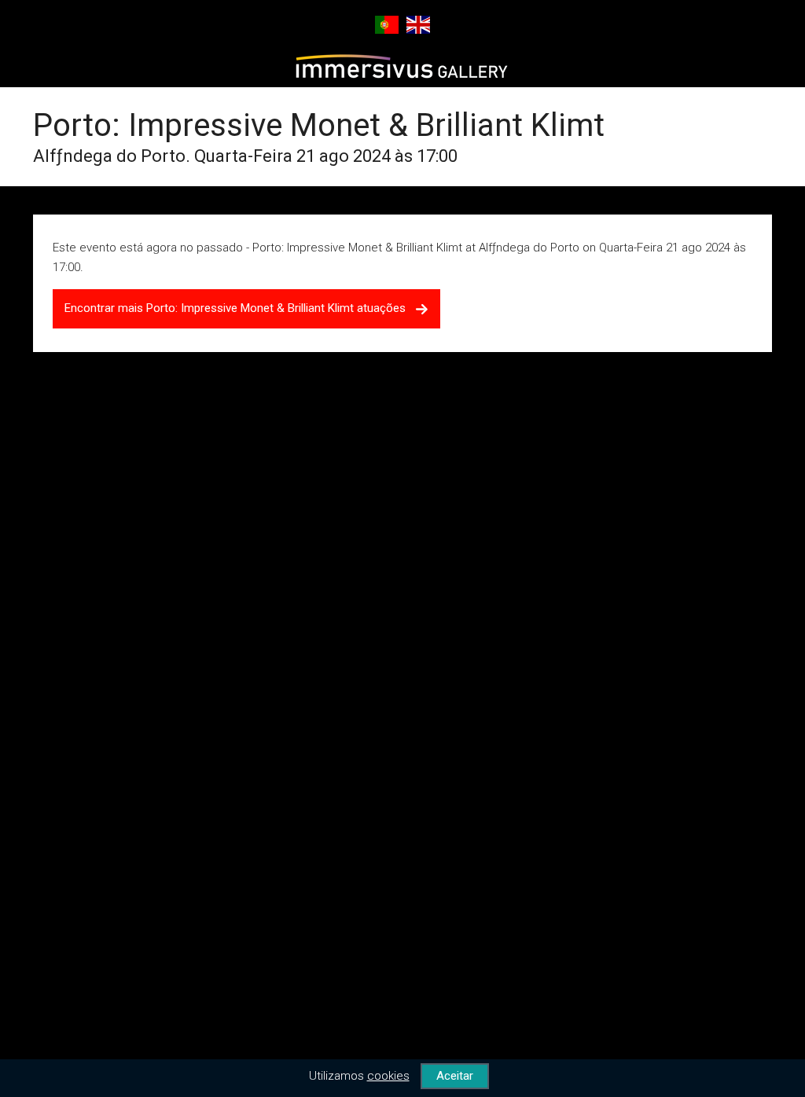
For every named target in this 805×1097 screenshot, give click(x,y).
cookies (388, 1076)
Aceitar (454, 1076)
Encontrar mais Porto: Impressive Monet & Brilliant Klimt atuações (239, 308)
